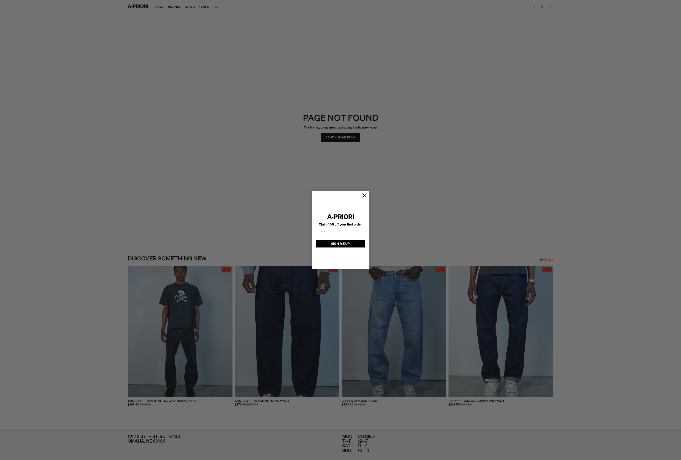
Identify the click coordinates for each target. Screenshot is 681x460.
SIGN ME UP (340, 243)
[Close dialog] (364, 195)
